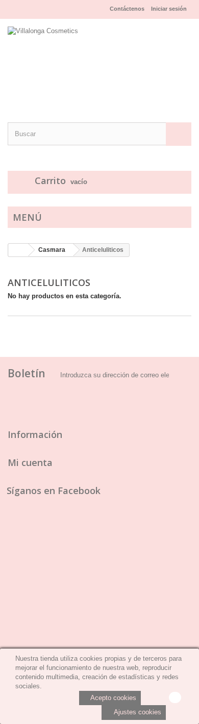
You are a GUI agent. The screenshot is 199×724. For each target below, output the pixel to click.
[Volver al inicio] (18, 250)
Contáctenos (127, 9)
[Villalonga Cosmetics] (99, 62)
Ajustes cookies (136, 712)
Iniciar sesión (169, 9)
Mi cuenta (30, 462)
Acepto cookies (112, 698)
